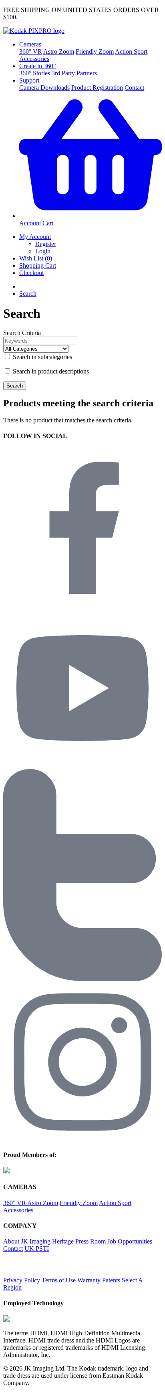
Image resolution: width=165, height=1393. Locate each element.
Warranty (89, 1280)
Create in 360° (37, 66)
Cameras (30, 44)
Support (29, 80)
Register (45, 243)
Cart (47, 223)
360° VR (30, 51)
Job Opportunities (129, 1241)
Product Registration (97, 87)
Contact (134, 87)
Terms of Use (59, 1280)
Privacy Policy (21, 1280)
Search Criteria (22, 332)
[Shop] (90, 215)
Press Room (90, 1241)
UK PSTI (36, 1248)
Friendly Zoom (95, 51)
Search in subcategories (41, 356)
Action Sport (131, 51)
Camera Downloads (44, 87)
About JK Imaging (26, 1241)
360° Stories (34, 73)
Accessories (34, 58)
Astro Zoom (58, 51)
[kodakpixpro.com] (33, 30)
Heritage (63, 1241)
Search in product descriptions (50, 371)
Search (27, 293)
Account (30, 223)
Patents (112, 1280)
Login (42, 251)
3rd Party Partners (74, 73)
